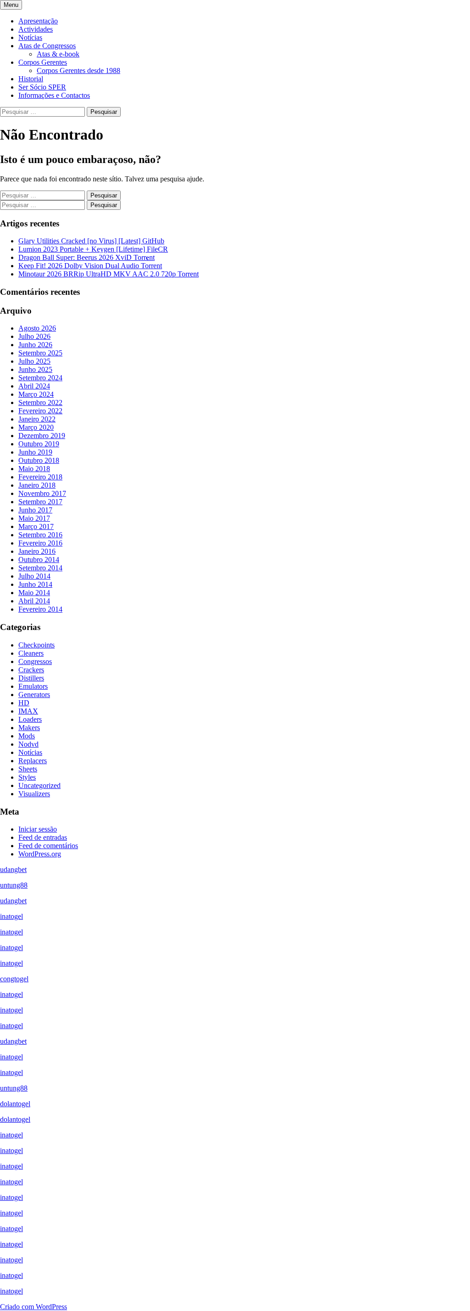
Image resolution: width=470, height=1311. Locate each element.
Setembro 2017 (40, 502)
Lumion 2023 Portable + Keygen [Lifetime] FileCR (93, 249)
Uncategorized (39, 785)
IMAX (28, 711)
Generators (34, 694)
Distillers (31, 678)
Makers (29, 727)
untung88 (14, 885)
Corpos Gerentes (42, 62)
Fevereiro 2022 (40, 411)
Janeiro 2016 (37, 551)
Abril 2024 (34, 386)
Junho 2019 (35, 452)
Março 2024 (36, 394)
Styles (27, 777)
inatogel (11, 916)
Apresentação (38, 21)
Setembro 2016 (40, 535)
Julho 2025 (34, 361)
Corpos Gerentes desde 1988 (78, 70)
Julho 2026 (34, 336)
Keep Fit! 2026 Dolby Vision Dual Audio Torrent (90, 266)
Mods (26, 736)
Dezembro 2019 (41, 435)
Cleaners (31, 653)
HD (23, 703)
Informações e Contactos (54, 95)
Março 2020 (36, 427)
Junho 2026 (35, 345)
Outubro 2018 (38, 460)
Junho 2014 (35, 584)
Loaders (30, 719)
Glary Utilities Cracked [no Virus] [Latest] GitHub (91, 241)
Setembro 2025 (40, 353)
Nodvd (28, 744)
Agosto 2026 (37, 328)
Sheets (27, 769)
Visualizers (34, 794)
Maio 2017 (34, 518)
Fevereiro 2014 (40, 609)
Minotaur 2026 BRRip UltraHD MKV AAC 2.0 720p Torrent (108, 274)
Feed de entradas (42, 837)
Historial (30, 79)
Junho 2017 (35, 510)
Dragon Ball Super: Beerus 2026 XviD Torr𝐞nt (86, 257)
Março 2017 (36, 526)
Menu (11, 4)
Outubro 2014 (38, 559)
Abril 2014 (34, 601)
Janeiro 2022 (37, 419)
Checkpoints (36, 645)
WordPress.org (39, 854)
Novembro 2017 (42, 493)
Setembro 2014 (40, 568)
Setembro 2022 (40, 402)
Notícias (30, 37)
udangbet (13, 869)
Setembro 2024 (40, 378)
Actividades (35, 29)
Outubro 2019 (38, 444)
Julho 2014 (34, 576)
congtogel (14, 979)
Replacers (32, 761)
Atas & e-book (58, 54)
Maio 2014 (34, 592)
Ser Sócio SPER (42, 87)
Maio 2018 (34, 469)
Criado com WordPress (33, 1307)
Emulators (33, 686)
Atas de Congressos (47, 46)
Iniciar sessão (37, 829)
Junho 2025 (35, 369)
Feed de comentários (48, 846)
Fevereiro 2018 (40, 477)
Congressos (35, 661)
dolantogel (15, 1104)
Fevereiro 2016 (40, 543)
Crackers (31, 670)
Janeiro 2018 (37, 485)
